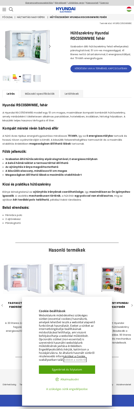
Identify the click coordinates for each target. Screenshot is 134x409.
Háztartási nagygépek (31, 17)
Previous (5, 46)
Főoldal (7, 17)
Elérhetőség (9, 384)
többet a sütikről (75, 360)
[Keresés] (11, 9)
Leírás (11, 93)
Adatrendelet (123, 384)
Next (50, 46)
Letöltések (72, 93)
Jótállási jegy (76, 2)
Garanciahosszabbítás (39, 2)
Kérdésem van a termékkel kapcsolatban (101, 68)
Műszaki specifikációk (40, 93)
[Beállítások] (128, 10)
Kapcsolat (92, 2)
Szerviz (104, 2)
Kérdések (60, 2)
